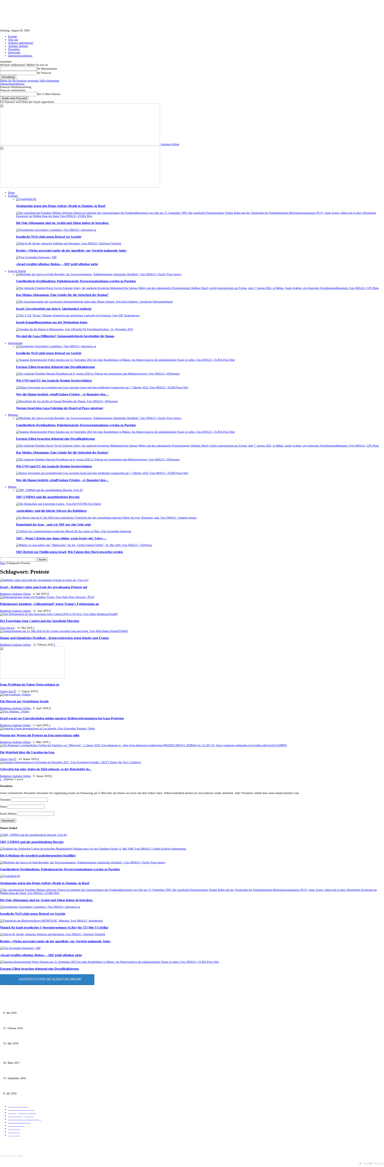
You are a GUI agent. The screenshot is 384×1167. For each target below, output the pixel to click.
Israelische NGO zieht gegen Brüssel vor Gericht (48, 237)
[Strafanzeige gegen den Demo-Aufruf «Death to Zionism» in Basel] (26, 199)
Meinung (13, 414)
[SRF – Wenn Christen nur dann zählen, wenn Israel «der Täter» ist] (73, 531)
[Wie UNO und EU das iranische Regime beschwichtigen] (98, 373)
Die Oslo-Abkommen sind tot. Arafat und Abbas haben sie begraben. (62, 223)
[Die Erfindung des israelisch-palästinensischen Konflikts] (93, 848)
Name (3, 806)
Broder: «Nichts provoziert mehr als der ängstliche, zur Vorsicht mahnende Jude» (71, 250)
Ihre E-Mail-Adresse (48, 94)
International (15, 343)
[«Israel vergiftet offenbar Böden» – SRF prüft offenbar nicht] (36, 257)
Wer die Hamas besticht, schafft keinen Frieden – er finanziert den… (62, 394)
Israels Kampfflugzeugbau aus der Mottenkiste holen (51, 322)
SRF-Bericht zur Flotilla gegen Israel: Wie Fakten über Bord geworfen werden (69, 552)
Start (2, 563)
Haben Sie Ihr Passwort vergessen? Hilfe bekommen (29, 80)
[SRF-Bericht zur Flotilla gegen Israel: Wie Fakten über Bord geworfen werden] (84, 545)
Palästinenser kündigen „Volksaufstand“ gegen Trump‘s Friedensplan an (49, 604)
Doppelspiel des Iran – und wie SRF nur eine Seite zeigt (53, 524)
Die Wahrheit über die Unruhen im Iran (27, 752)
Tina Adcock (7, 627)
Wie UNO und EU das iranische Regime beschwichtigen (54, 380)
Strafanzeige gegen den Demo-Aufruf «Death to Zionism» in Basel (60, 206)
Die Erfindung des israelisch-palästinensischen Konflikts (38, 855)
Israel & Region (17, 271)
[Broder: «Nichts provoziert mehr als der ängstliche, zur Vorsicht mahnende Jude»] (68, 243)
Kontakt (12, 36)
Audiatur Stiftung (18, 46)
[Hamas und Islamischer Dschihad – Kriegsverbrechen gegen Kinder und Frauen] (64, 631)
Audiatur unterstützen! (20, 42)
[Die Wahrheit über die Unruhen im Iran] (143, 745)
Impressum (14, 52)
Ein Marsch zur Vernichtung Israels (24, 701)
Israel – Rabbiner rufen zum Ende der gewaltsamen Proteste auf (43, 587)
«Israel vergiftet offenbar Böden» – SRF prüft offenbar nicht (57, 264)
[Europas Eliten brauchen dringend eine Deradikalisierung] (125, 359)
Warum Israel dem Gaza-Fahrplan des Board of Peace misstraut (59, 408)
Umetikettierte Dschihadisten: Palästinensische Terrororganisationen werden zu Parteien (76, 281)
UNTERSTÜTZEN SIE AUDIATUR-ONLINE (50, 979)
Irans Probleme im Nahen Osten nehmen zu (29, 684)
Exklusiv (13, 195)
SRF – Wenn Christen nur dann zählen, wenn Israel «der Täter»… (61, 538)
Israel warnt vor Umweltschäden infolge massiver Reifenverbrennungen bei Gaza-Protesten (62, 718)
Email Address (8, 813)
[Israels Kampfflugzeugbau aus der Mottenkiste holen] (77, 315)
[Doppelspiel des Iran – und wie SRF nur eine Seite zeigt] (106, 517)
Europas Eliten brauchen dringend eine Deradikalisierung (55, 367)
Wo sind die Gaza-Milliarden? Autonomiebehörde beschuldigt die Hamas (65, 336)
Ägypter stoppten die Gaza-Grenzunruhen (26, 1037)
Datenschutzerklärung (20, 55)
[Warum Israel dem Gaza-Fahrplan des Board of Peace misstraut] (67, 401)
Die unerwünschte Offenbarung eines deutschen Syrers (34, 1006)
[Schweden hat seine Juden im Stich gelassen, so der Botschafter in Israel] (70, 762)
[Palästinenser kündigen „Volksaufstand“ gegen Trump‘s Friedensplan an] (47, 597)
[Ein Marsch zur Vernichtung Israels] (15, 694)
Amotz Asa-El (8, 691)
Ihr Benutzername (47, 68)
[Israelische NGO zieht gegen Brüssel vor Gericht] (56, 229)
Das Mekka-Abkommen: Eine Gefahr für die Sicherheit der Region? (62, 295)
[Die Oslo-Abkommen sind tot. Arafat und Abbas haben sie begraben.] (200, 216)
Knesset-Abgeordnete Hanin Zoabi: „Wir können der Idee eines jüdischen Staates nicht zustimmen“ (59, 1071)
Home (11, 192)
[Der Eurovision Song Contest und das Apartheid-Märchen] (59, 614)
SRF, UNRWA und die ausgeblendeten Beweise (48, 497)
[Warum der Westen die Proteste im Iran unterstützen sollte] (47, 728)
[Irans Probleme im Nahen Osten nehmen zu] (32, 677)
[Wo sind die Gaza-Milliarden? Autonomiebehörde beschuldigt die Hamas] (74, 329)
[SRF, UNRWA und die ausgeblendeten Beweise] (49, 490)
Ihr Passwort (44, 72)
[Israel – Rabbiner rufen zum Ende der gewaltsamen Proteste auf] (44, 580)
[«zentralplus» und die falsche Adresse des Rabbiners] (58, 503)
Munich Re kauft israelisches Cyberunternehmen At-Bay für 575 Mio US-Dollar (54, 927)
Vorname (5, 799)
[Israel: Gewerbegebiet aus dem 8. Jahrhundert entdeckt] (94, 301)
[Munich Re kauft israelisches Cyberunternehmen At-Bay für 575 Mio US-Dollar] (51, 920)
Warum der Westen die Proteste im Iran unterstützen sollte (39, 735)
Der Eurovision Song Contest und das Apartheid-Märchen (39, 621)
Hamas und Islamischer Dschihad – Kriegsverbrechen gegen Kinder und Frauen (54, 638)
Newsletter (14, 49)
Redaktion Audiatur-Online (15, 593)
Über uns (13, 39)
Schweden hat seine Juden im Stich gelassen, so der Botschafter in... (45, 769)
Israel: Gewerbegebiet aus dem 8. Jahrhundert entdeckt (53, 309)
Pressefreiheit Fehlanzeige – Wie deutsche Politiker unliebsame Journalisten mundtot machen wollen (60, 1021)
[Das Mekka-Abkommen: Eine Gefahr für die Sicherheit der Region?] (197, 288)
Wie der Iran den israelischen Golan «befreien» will (32, 1056)
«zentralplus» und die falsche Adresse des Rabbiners (51, 511)
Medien (12, 486)
